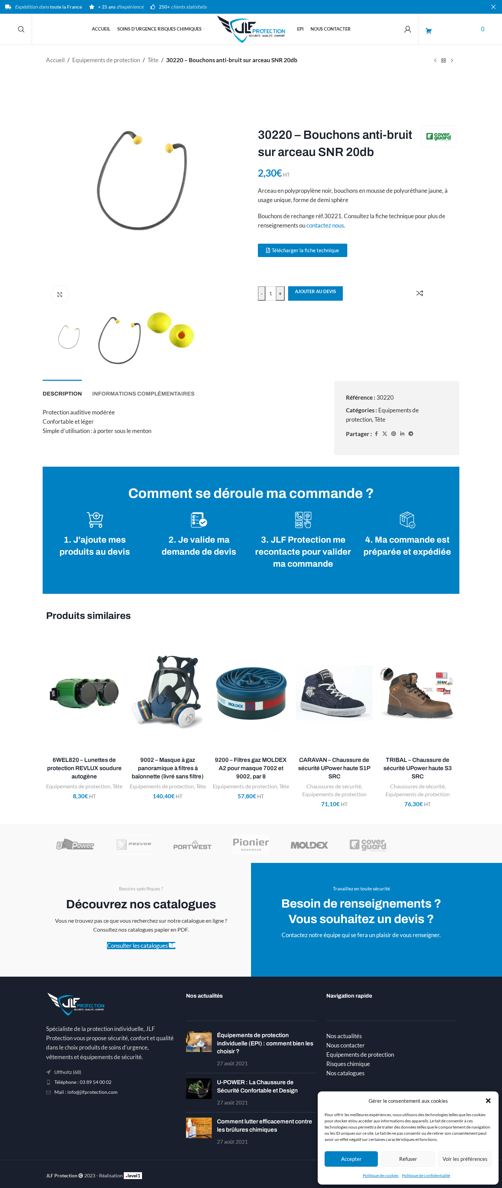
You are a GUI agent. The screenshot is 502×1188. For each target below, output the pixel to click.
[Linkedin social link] (402, 433)
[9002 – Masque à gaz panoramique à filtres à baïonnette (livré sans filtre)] (167, 693)
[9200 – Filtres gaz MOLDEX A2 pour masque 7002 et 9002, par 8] (251, 693)
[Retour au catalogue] (443, 61)
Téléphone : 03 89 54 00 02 (82, 1082)
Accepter (351, 1159)
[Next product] (452, 61)
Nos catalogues (345, 1073)
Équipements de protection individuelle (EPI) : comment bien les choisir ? (265, 1043)
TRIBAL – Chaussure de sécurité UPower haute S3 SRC (417, 768)
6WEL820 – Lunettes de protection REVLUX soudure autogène (84, 768)
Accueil (55, 60)
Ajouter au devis (315, 291)
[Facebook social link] (376, 433)
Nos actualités (344, 1036)
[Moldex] (309, 845)
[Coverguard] (368, 845)
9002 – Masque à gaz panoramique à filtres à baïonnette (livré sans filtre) (168, 768)
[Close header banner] (493, 7)
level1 (132, 1175)
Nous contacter (345, 1045)
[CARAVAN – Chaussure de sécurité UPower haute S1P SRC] (334, 693)
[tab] (62, 390)
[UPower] (75, 845)
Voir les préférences (465, 1159)
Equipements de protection (106, 60)
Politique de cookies (381, 1175)
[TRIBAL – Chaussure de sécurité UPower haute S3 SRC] (418, 693)
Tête (153, 60)
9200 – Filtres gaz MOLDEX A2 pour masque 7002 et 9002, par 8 (251, 768)
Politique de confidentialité (426, 1175)
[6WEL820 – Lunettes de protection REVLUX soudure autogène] (84, 693)
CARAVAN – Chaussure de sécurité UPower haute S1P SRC (334, 768)
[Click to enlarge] (59, 294)
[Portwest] (192, 845)
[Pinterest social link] (393, 433)
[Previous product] (435, 61)
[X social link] (384, 433)
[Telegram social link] (410, 433)
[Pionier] (251, 845)
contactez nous (325, 225)
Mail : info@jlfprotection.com (86, 1092)
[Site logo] (251, 28)
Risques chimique (348, 1063)
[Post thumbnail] (199, 1049)
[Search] (21, 29)
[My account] (408, 29)
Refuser (408, 1159)
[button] (488, 1100)
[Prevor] (134, 845)
